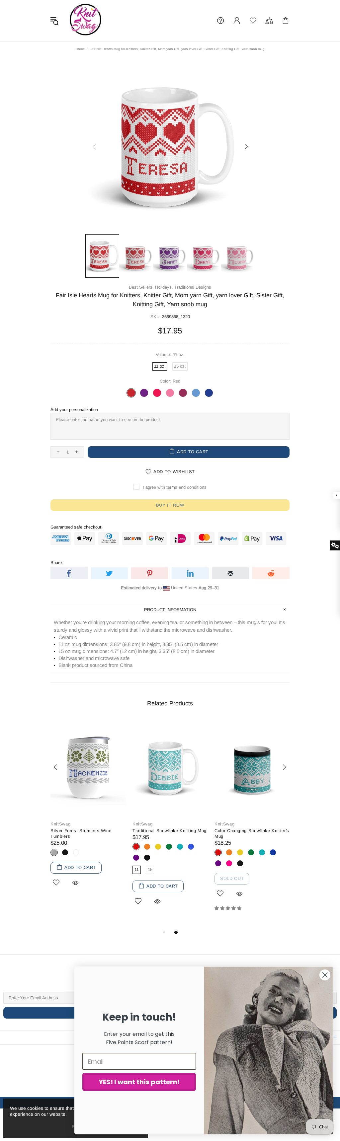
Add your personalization (74, 409)
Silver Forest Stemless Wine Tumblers (81, 833)
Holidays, (164, 287)
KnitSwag (85, 20)
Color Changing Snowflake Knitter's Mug (251, 833)
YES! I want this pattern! (139, 1082)
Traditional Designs (192, 287)
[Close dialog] (325, 975)
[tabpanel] (88, 812)
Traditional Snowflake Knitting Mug (169, 830)
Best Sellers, (141, 287)
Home (80, 49)
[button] (228, 908)
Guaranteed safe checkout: (76, 527)
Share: (56, 562)
